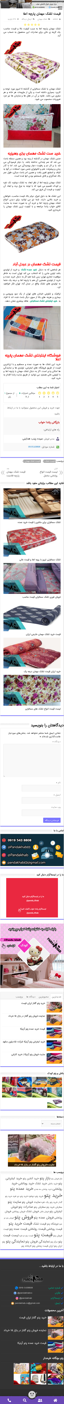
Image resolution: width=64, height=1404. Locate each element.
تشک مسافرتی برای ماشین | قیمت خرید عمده (39, 522)
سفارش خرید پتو (54, 1207)
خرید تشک (41, 1183)
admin (55, 19)
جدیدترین (56, 997)
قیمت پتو (43, 1235)
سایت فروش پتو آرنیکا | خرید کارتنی (28, 1054)
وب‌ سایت (56, 807)
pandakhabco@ (24, 1293)
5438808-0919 (26, 1288)
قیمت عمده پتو (18, 1229)
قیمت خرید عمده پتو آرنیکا (32, 1029)
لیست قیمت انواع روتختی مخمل (48, 472)
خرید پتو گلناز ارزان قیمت (33, 1003)
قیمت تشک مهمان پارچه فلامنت (16, 472)
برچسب (19, 997)
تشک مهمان (42, 19)
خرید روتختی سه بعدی (43, 1189)
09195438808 (34, 447)
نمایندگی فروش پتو (37, 1241)
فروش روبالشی (18, 1211)
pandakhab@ (25, 1298)
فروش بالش (44, 1211)
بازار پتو (45, 1178)
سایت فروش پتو (31, 1202)
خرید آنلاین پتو (31, 1178)
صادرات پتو (25, 1207)
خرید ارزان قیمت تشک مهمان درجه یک (42, 671)
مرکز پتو (54, 1241)
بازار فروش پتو (56, 1178)
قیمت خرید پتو (20, 1223)
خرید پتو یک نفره (49, 1202)
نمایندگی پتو (15, 1241)
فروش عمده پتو (44, 1217)
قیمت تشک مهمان (32, 461)
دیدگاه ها (30, 997)
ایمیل (57, 795)
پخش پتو (37, 1246)
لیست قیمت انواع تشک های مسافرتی (43, 709)
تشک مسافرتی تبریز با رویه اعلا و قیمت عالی (40, 559)
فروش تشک (32, 1211)
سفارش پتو (40, 1207)
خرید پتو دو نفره (20, 1196)
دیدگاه (57, 741)
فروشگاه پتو (52, 1224)
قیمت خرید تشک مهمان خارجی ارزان (43, 634)
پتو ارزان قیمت (50, 1246)
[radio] (38, 24)
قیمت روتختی (37, 1228)
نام (58, 782)
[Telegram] (35, 1393)
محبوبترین (44, 997)
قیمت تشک (50, 461)
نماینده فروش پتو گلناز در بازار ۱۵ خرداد (26, 1016)
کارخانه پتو (26, 1246)
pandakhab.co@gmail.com (27, 1303)
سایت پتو (14, 1202)
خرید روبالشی (26, 1183)
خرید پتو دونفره (36, 1196)
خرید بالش (53, 1183)
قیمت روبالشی (54, 1229)
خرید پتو (53, 1195)
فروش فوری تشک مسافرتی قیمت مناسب (41, 597)
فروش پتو (23, 1217)
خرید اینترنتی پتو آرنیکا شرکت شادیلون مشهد (24, 1041)
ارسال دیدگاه (27, 19)
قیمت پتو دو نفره (26, 1235)
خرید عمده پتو (21, 1189)
